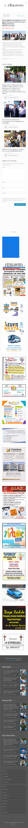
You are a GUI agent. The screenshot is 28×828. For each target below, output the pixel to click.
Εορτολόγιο (13, 231)
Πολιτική (5, 792)
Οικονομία (5, 798)
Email (3, 187)
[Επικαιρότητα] (14, 6)
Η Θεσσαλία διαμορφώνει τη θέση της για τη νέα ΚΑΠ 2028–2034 (13, 150)
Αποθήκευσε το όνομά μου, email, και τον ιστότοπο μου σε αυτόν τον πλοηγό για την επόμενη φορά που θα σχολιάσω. (13, 200)
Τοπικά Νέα (5, 789)
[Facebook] (13, 826)
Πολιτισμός (5, 800)
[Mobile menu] (26, 3)
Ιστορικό (4, 770)
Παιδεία (4, 806)
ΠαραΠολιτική (6, 795)
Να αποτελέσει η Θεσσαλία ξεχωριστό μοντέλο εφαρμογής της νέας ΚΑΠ (13, 121)
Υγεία (4, 809)
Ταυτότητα (5, 773)
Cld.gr (16, 823)
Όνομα (4, 182)
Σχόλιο (4, 167)
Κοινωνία (5, 803)
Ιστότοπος (4, 193)
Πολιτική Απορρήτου (7, 779)
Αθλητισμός (5, 812)
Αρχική (4, 786)
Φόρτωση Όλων (22, 15)
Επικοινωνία (5, 782)
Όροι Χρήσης (5, 776)
